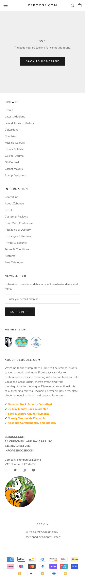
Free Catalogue (14, 262)
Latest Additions (15, 116)
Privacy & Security (16, 243)
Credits (9, 210)
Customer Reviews (16, 217)
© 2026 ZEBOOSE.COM (42, 532)
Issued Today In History (19, 123)
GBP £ (41, 524)
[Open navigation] (6, 5)
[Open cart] (79, 5)
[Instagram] (24, 470)
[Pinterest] (33, 470)
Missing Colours (15, 143)
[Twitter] (15, 470)
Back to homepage (42, 61)
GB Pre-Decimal (14, 156)
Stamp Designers (15, 175)
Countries (11, 136)
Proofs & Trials (14, 149)
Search (9, 110)
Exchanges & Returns (18, 236)
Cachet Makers (14, 169)
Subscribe (19, 311)
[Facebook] (6, 470)
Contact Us (11, 197)
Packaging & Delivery (18, 230)
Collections (11, 130)
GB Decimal (12, 162)
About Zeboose (14, 203)
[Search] (73, 5)
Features (10, 256)
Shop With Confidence (19, 223)
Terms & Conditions (17, 249)
